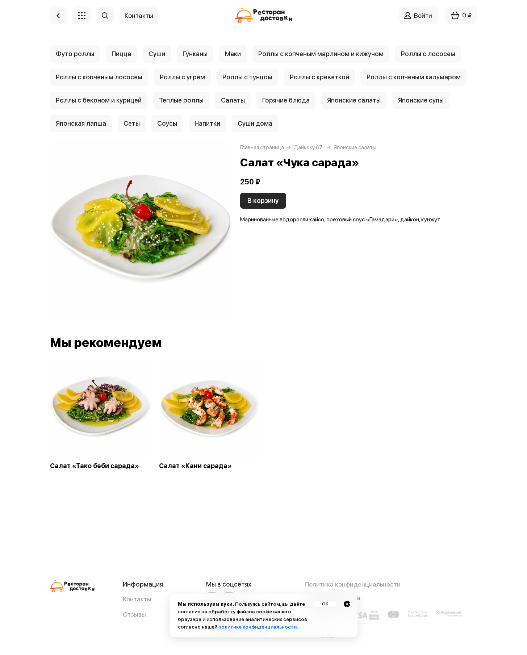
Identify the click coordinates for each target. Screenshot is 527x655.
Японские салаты (354, 100)
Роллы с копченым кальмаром (414, 77)
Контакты (137, 599)
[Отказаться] (347, 604)
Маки (233, 54)
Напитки (207, 123)
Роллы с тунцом (247, 77)
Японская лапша (81, 123)
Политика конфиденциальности (353, 584)
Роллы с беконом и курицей (99, 100)
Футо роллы (75, 54)
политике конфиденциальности (257, 627)
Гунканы (195, 54)
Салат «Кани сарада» (195, 466)
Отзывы (134, 614)
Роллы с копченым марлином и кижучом (321, 54)
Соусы (167, 123)
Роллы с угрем (182, 77)
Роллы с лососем (428, 54)
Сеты (132, 123)
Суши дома (255, 123)
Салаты (233, 100)
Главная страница (262, 147)
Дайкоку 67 (308, 147)
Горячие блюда (286, 100)
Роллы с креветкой (319, 77)
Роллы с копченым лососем (99, 77)
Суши (157, 54)
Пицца (121, 54)
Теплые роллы (181, 100)
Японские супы (421, 100)
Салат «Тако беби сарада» (94, 466)
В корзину (263, 200)
